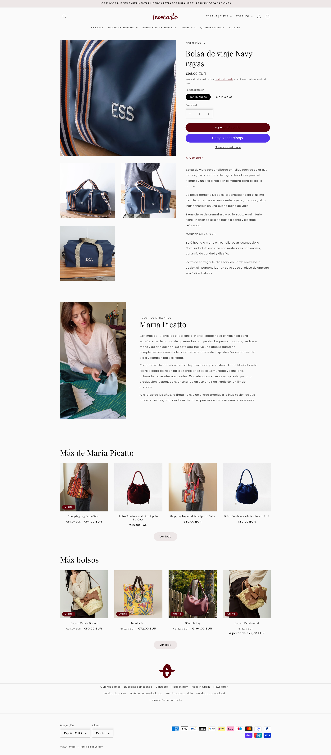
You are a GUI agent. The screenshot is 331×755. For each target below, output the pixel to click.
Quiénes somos (110, 687)
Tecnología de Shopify (91, 747)
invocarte (74, 747)
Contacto (162, 687)
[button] (64, 16)
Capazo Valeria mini (247, 623)
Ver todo (165, 536)
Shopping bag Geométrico (84, 516)
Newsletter (220, 687)
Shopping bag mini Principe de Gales (192, 516)
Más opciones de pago (228, 147)
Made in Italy (179, 687)
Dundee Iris (138, 623)
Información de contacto (165, 700)
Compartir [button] (196, 158)
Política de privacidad (210, 693)
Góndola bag (192, 623)
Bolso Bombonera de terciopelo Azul (246, 516)
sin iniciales (224, 96)
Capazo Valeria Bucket (84, 623)
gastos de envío (224, 79)
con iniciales (198, 96)
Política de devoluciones (146, 693)
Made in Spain (201, 687)
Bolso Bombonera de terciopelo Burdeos (138, 518)
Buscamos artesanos (138, 687)
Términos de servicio (179, 693)
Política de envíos (115, 693)
